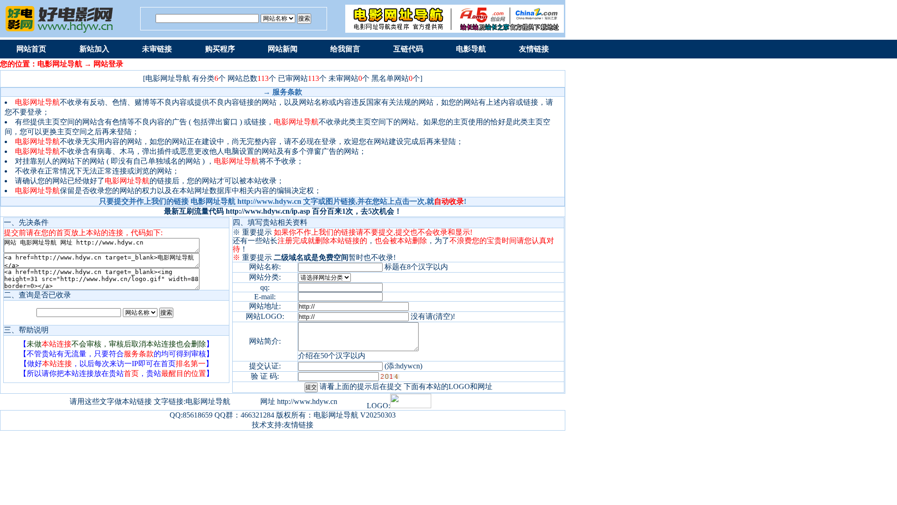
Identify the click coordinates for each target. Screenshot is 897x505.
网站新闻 (283, 49)
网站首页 (31, 49)
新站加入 (94, 49)
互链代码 (408, 49)
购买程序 (220, 49)
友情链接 (534, 49)
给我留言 (345, 49)
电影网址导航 (335, 415)
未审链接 (157, 49)
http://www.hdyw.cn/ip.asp (268, 211)
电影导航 (471, 49)
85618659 (198, 415)
